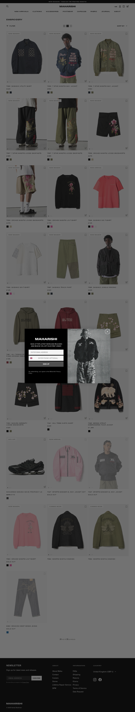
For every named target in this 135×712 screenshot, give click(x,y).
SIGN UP (46, 364)
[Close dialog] (107, 331)
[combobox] (33, 358)
